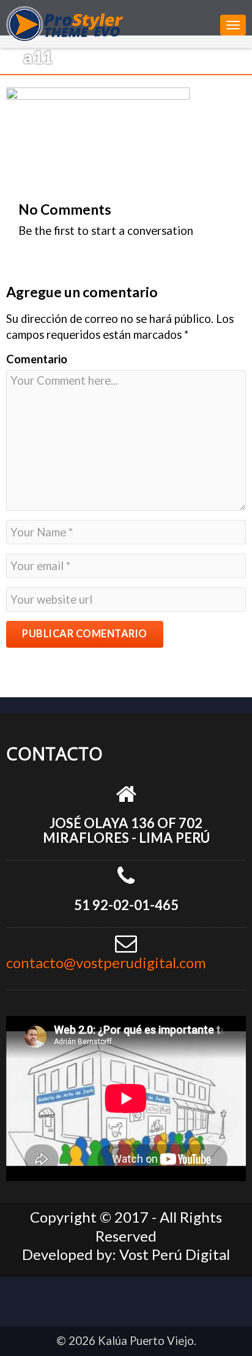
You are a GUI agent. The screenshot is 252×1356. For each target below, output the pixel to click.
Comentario (36, 359)
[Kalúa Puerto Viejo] (110, 23)
